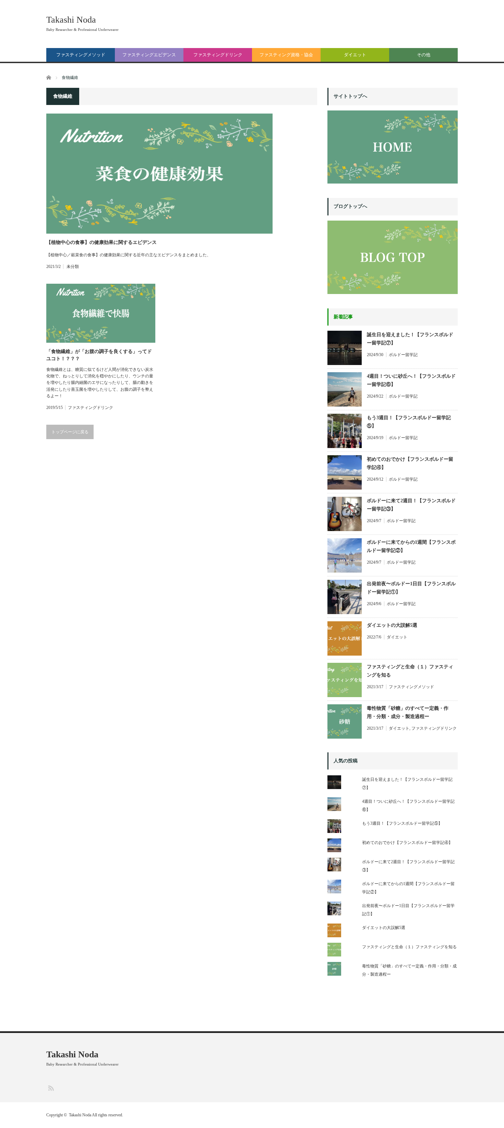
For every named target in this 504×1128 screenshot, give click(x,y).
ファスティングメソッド (80, 54)
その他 (423, 54)
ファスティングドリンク (217, 54)
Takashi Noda (71, 19)
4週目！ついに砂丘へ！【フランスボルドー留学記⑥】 (411, 380)
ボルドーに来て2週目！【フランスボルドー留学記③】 (411, 505)
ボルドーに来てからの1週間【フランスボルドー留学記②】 (411, 546)
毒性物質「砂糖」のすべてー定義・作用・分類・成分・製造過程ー (407, 712)
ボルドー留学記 (403, 354)
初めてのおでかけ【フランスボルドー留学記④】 (410, 463)
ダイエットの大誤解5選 (392, 625)
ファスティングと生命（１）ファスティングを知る (410, 671)
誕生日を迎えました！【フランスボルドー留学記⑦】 (410, 338)
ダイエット (355, 54)
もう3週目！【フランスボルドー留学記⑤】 (409, 421)
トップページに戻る (69, 432)
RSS (50, 1087)
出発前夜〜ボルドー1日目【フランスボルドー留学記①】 (411, 588)
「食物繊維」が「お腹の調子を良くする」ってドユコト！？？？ (99, 355)
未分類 (73, 266)
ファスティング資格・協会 (286, 54)
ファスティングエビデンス (149, 54)
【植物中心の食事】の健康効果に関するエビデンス (101, 242)
